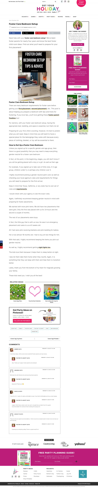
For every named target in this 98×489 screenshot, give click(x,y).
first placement (24, 109)
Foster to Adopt (39, 328)
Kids (47, 328)
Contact (26, 483)
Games (25, 473)
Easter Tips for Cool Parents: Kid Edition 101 (83, 106)
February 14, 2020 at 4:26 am (49, 369)
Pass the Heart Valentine (35, 301)
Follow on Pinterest (22, 320)
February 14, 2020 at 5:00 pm (49, 413)
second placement (39, 109)
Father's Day (59, 473)
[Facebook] (62, 1)
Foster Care (28, 328)
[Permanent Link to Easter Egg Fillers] (17, 299)
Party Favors (37, 473)
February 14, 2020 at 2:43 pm (49, 390)
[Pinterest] (65, 1)
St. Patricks (59, 471)
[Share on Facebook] (1, 242)
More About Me (78, 44)
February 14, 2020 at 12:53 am (48, 348)
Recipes (25, 471)
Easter (68, 471)
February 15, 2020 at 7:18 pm (48, 399)
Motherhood (54, 328)
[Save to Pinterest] (1, 247)
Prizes (25, 476)
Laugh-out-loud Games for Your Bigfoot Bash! (72, 106)
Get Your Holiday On (49, 9)
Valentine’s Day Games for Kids (72, 119)
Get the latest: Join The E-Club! (16, 1)
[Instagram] (68, 1)
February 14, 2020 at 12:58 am (47, 357)
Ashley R (17, 414)
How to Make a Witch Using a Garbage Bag (83, 133)
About (22, 483)
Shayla (16, 391)
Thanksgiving (60, 476)
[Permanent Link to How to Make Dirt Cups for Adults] (51, 299)
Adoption (14, 328)
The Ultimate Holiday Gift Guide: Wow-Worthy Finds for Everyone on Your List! (83, 119)
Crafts (35, 471)
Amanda (16, 370)
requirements (21, 189)
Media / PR (37, 483)
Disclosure (31, 483)
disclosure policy (25, 29)
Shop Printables (27, 478)
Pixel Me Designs (86, 483)
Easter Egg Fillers (18, 301)
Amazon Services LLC (33, 486)
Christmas (69, 476)
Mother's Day (50, 473)
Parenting (35, 331)
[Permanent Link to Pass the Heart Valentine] (34, 299)
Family (21, 328)
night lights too (44, 247)
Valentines (49, 471)
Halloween (49, 476)
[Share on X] (1, 244)
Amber (16, 349)
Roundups (36, 476)
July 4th (69, 473)
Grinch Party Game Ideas (72, 132)
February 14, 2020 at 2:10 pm (48, 378)
